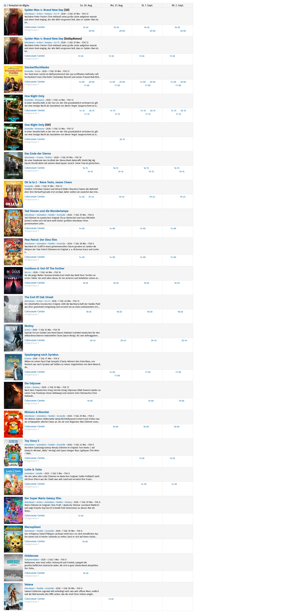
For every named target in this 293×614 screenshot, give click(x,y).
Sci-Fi (56, 14)
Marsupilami (33, 527)
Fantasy (48, 14)
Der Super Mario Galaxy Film (43, 498)
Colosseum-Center (35, 27)
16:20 (85, 283)
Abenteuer (30, 14)
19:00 (90, 400)
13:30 (80, 56)
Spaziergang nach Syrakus (41, 354)
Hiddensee (31, 555)
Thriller (48, 157)
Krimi (37, 71)
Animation (41, 215)
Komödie (29, 71)
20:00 (91, 30)
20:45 (93, 340)
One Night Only (34, 96)
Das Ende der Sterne (38, 153)
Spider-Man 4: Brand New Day (44, 10)
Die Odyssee (32, 383)
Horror (28, 272)
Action (40, 14)
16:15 (85, 168)
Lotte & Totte (33, 469)
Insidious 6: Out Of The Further (44, 268)
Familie (51, 215)
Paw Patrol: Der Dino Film (41, 239)
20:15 (91, 110)
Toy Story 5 (32, 441)
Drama (40, 157)
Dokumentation (32, 559)
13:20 (111, 599)
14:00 (82, 82)
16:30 (85, 27)
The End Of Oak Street (39, 297)
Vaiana (29, 584)
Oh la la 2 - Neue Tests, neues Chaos (48, 182)
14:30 (143, 484)
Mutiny (29, 326)
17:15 (86, 114)
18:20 (88, 311)
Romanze (39, 100)
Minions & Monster (37, 412)
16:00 (115, 426)
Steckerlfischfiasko (37, 67)
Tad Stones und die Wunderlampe (46, 211)
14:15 (82, 110)
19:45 (91, 196)
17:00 (86, 85)
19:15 (90, 171)
